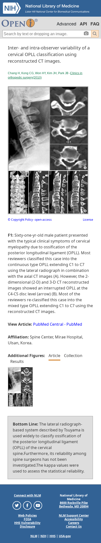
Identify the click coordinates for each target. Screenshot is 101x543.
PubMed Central (48, 324)
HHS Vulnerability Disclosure (27, 525)
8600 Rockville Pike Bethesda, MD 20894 (73, 504)
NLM (33, 536)
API (83, 24)
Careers (73, 523)
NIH (43, 536)
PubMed (74, 324)
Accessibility (73, 519)
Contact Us (74, 526)
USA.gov (65, 536)
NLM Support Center (74, 515)
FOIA (27, 519)
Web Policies (27, 515)
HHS (53, 536)
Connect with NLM (27, 495)
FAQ (94, 24)
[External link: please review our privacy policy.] (17, 505)
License (88, 220)
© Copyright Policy (20, 220)
